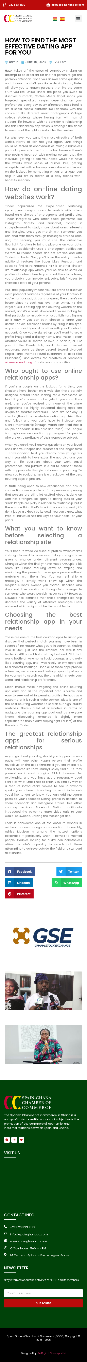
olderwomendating (18, 362)
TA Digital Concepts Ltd (52, 1353)
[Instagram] (14, 1140)
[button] (78, 18)
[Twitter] (21, 1140)
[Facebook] (7, 1140)
